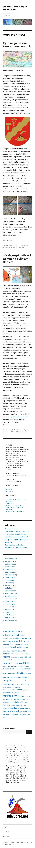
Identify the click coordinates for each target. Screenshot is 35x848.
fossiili (5, 641)
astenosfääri (6, 638)
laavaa (19, 673)
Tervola (13, 705)
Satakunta (9, 699)
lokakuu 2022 (10, 601)
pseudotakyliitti (7, 692)
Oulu (13, 687)
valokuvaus (27, 711)
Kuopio (12, 669)
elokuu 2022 (9, 607)
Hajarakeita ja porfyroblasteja (16, 548)
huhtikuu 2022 (10, 618)
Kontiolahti (14, 666)
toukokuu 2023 (10, 588)
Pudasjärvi (15, 692)
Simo (23, 699)
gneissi (10, 641)
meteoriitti (20, 684)
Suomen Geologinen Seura (14, 505)
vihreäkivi (7, 714)
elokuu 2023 (9, 583)
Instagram (9, 491)
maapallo (7, 680)
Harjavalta (25, 644)
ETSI (29, 732)
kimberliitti (18, 663)
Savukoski (17, 699)
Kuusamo (27, 669)
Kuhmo (6, 669)
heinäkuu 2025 (10, 561)
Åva (4, 717)
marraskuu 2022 (11, 599)
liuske (25, 677)
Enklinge (17, 638)
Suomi (26, 702)
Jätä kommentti (22, 432)
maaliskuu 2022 (11, 620)
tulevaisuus (6, 708)
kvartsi (4, 673)
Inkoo (9, 651)
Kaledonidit (14, 657)
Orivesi (18, 245)
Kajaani (6, 657)
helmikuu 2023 (10, 596)
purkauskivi (24, 245)
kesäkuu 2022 (10, 612)
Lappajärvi (28, 673)
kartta (14, 660)
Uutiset (11, 711)
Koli (9, 666)
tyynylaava (14, 708)
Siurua (28, 699)
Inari (4, 651)
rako (19, 696)
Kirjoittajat (7, 836)
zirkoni (28, 714)
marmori (22, 681)
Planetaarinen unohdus (9, 689)
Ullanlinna (27, 708)
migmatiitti (26, 684)
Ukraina (22, 708)
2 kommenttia (19, 247)
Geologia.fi (10, 501)
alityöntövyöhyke (22, 430)
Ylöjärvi (11, 247)
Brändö (12, 638)
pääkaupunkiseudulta (19, 417)
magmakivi (16, 681)
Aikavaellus (10, 503)
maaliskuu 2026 (11, 559)
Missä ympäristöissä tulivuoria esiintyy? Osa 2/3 (17, 259)
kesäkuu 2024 (10, 569)
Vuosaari (15, 714)
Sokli (22, 702)
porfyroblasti (26, 689)
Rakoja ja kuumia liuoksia (14, 545)
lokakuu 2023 (10, 577)
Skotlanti (6, 702)
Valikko (7, 15)
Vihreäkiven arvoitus (13, 499)
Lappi (4, 677)
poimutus (19, 690)
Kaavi (28, 654)
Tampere (5, 247)
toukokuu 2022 (10, 615)
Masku (27, 681)
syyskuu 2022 (10, 604)
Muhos (4, 687)
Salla (4, 699)
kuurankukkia (19, 669)
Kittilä (26, 663)
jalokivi (23, 651)
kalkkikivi (20, 657)
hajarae (20, 644)
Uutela (5, 711)
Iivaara (25, 648)
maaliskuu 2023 (11, 593)
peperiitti (17, 687)
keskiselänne (21, 660)
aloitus (23, 635)
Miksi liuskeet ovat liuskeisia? (16, 537)
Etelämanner (26, 638)
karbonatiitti (7, 660)
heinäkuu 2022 (10, 609)
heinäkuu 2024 (10, 567)
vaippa (19, 711)
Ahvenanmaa (9, 631)
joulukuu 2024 (10, 564)
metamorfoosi (9, 684)
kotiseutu (21, 666)
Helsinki (6, 648)
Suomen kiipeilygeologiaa (15, 511)
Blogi (5, 827)
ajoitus (19, 631)
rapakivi (24, 696)
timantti (19, 705)
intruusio (16, 651)
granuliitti (26, 641)
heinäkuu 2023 (10, 585)
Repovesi (29, 696)
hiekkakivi (16, 647)
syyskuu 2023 (10, 580)
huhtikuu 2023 (10, 591)
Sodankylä (14, 702)
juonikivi (6, 654)
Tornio (24, 705)
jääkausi (23, 654)
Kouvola (27, 666)
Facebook (9, 489)
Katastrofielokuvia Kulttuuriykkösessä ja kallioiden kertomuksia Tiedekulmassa (17, 531)
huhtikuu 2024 (10, 572)
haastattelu (7, 644)
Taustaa (6, 831)
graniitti (18, 641)
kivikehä (5, 666)
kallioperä (27, 657)
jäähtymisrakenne (15, 654)
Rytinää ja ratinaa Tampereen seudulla (17, 44)
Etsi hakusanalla (9, 728)
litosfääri (18, 677)
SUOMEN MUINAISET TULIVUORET (15, 8)
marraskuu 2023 (11, 575)
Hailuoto (15, 644)
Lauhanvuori (11, 677)
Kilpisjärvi (8, 663)
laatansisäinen (11, 673)
